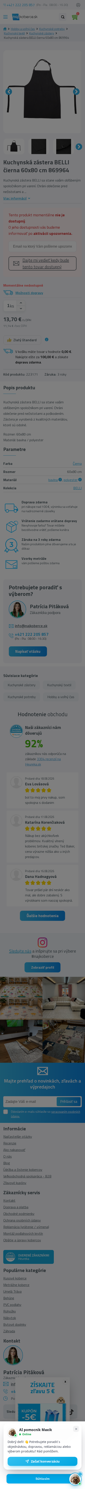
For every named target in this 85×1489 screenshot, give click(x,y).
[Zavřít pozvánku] (76, 1429)
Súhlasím (43, 1478)
